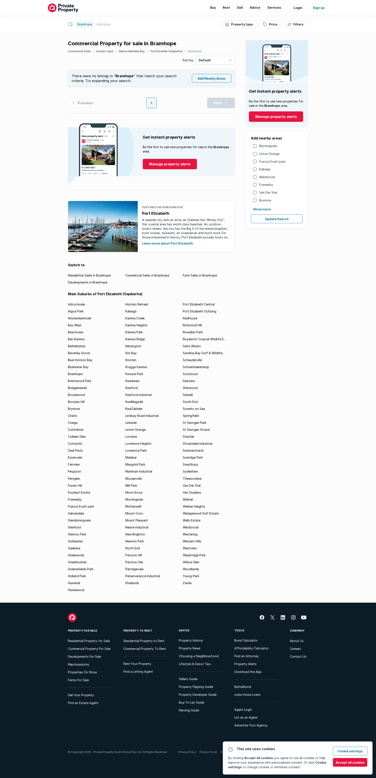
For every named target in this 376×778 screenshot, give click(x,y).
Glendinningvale (79, 520)
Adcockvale (76, 304)
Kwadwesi (132, 381)
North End (132, 548)
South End (190, 402)
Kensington (133, 346)
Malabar (131, 457)
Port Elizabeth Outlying (199, 311)
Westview (190, 548)
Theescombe (192, 478)
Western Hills (192, 541)
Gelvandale (76, 513)
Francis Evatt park (272, 161)
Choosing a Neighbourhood (199, 656)
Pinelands (132, 583)
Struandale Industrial (197, 443)
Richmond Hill (192, 325)
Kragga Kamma (136, 367)
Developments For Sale (84, 656)
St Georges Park (194, 422)
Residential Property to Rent (143, 641)
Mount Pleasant (136, 520)
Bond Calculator (246, 640)
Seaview (189, 381)
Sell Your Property (81, 695)
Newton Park (134, 541)
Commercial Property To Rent (144, 649)
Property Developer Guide (198, 694)
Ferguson (74, 471)
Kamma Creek (135, 318)
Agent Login (243, 709)
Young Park (191, 576)
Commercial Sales (79, 51)
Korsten (130, 360)
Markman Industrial (138, 471)
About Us (297, 641)
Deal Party (75, 450)
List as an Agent (246, 717)
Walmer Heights (194, 506)
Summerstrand (193, 450)
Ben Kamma (76, 339)
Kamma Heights (136, 325)
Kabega (264, 169)
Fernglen (74, 478)
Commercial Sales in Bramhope (147, 275)
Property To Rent (137, 630)
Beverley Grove (79, 353)
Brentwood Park (79, 381)
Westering (190, 534)
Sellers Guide (188, 679)
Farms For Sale (78, 680)
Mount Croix (134, 513)
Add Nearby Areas (212, 78)
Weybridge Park (194, 555)
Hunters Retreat (136, 304)
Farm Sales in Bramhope (200, 275)
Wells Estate (191, 520)
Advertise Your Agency (251, 725)
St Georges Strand (196, 429)
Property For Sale (82, 630)
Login (298, 8)
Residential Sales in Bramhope (89, 275)
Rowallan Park (193, 332)
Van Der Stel (268, 192)
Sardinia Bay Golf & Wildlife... (203, 353)
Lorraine (131, 436)
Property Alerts (245, 664)
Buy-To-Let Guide (191, 702)
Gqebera (74, 548)
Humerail (74, 583)
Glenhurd (74, 527)
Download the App (248, 672)
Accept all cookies (350, 762)
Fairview (74, 464)
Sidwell (188, 395)
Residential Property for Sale (89, 641)
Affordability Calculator (251, 648)
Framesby (266, 184)
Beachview (75, 332)
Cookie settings (350, 751)
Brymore (265, 200)
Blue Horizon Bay (80, 360)
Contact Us (298, 656)
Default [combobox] (205, 60)
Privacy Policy (187, 752)
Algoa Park (76, 311)
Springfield (191, 416)
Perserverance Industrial (142, 576)
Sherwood (190, 388)
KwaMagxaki (134, 402)
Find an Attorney (246, 656)
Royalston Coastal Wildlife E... (204, 339)
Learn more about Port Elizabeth (167, 243)
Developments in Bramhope (87, 282)
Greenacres (76, 555)
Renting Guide (189, 710)
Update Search (277, 219)
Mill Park (131, 485)
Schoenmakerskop (196, 367)
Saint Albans (192, 346)
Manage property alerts (276, 116)
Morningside (268, 146)
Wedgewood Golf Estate (201, 513)
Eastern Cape (104, 51)
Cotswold (75, 443)
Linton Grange (269, 154)
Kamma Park (134, 332)
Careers (295, 649)
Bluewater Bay (78, 367)
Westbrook (267, 177)
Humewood (76, 590)
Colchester (76, 429)
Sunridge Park (193, 457)
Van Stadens (192, 492)
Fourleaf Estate (79, 492)
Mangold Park (135, 464)
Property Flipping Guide (196, 687)
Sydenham (190, 471)
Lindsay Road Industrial (142, 416)
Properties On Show (82, 672)
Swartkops (190, 464)
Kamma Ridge (135, 339)
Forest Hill (75, 485)
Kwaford (131, 388)
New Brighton (135, 534)
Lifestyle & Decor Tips (195, 664)
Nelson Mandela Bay (132, 51)
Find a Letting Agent (138, 671)
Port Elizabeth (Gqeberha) (166, 51)
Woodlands (191, 569)
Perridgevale (134, 569)
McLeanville (133, 478)
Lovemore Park (136, 450)
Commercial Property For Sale (89, 649)
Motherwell (133, 506)
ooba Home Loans (247, 694)
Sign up (318, 8)
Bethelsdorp (77, 346)
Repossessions (78, 664)
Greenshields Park (80, 569)
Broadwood (76, 395)
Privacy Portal (208, 752)
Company (297, 630)
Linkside (131, 422)
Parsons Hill (133, 555)
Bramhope (194, 51)
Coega (72, 422)
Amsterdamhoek (79, 318)
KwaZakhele (133, 409)
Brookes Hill (76, 402)
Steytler (188, 436)
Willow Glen (191, 562)
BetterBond (242, 687)
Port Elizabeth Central (199, 304)
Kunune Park (134, 374)
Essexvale (75, 457)
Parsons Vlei (134, 562)
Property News (189, 648)
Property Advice (191, 640)
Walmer (188, 499)
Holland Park (77, 576)
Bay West (75, 325)
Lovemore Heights (138, 443)
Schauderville (192, 360)
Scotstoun (190, 374)
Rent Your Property (137, 664)
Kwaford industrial (138, 395)
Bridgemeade (77, 388)
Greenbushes (77, 562)
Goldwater (75, 541)
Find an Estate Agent (83, 703)
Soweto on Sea (194, 409)
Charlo (72, 416)
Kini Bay (131, 353)
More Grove (133, 492)
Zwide (187, 583)
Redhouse (190, 318)
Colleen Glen (77, 436)
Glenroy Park (77, 534)
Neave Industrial (136, 527)
